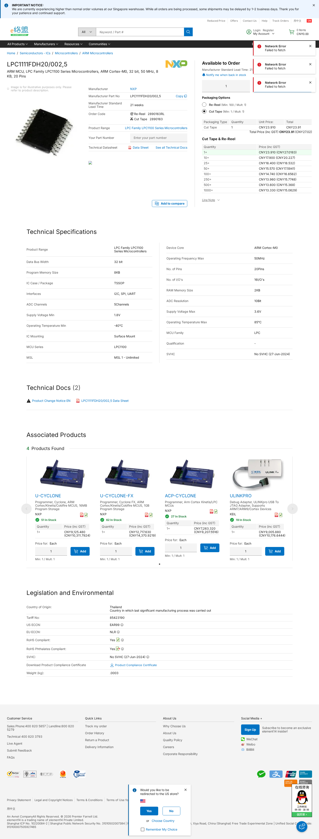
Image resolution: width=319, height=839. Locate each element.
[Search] (188, 32)
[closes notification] (314, 5)
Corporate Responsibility (180, 754)
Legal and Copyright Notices (54, 800)
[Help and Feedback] (301, 826)
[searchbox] (140, 32)
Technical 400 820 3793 (24, 736)
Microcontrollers (66, 53)
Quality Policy (172, 740)
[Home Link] (19, 32)
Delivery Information (99, 747)
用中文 (11, 808)
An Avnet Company (20, 816)
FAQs (11, 757)
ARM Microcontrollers (97, 53)
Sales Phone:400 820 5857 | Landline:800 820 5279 (40, 727)
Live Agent (14, 743)
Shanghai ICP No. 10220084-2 (27, 823)
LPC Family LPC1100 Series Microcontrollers (156, 128)
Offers (234, 20)
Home (11, 53)
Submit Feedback (19, 750)
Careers (168, 747)
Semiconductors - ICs (35, 53)
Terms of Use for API (120, 800)
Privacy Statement (19, 800)
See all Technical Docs (171, 147)
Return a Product (97, 740)
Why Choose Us (174, 726)
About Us (169, 733)
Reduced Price (216, 20)
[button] (17, 44)
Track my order (96, 726)
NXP (133, 89)
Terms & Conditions (89, 800)
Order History (94, 733)
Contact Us (250, 20)
